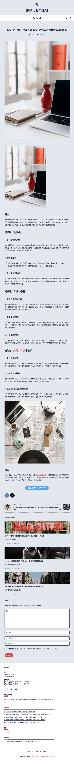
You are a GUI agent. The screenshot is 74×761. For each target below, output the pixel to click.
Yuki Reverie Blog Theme (38, 756)
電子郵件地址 (10, 638)
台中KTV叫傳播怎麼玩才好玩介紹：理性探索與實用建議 (24, 561)
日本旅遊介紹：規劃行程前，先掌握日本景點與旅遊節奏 (24, 586)
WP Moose (52, 756)
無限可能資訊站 (37, 10)
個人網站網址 (10, 644)
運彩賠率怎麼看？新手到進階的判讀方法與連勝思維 (19, 712)
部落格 (44, 751)
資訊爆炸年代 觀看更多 (37, 488)
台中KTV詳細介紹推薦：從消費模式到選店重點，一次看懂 (24, 536)
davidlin (32, 34)
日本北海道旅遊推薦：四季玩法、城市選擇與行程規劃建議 (21, 722)
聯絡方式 (38, 751)
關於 (33, 751)
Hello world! (29, 742)
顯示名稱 (9, 632)
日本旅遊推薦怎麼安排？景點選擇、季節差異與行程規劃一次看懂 (23, 717)
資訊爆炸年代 (18, 350)
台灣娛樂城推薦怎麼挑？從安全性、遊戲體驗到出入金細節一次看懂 (24, 720)
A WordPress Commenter (13, 742)
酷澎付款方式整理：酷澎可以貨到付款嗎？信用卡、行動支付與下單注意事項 (27, 714)
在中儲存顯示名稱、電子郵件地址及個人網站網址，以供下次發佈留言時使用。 (33, 649)
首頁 (29, 751)
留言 (7, 611)
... (16, 539)
